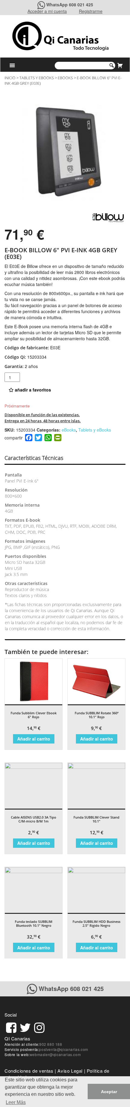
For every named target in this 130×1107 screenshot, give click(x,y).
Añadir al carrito (33, 739)
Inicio (10, 77)
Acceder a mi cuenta (47, 11)
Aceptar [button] (109, 1091)
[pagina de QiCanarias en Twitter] (25, 1026)
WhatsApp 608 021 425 (69, 5)
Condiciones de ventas (29, 1071)
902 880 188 (50, 1044)
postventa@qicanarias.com (63, 1049)
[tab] (39, 458)
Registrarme (90, 11)
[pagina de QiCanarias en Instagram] (39, 1026)
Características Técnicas (34, 457)
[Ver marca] (108, 216)
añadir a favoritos (32, 390)
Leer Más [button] (16, 1102)
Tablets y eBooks (36, 77)
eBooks (65, 77)
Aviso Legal (70, 1071)
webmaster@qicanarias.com (55, 1054)
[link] (11, 1026)
